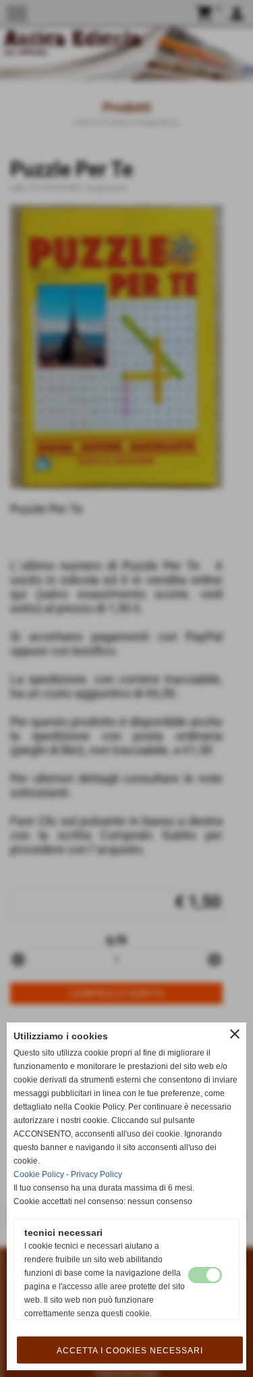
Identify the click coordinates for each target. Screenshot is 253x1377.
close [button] (235, 1034)
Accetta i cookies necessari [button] (130, 1350)
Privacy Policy (96, 1174)
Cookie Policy (38, 1174)
